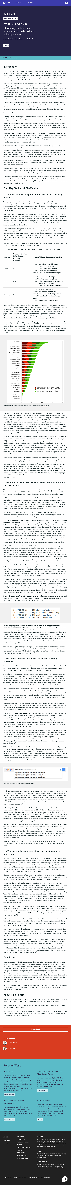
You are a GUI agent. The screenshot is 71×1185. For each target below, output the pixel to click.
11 (52, 306)
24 (57, 547)
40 (60, 818)
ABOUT (18, 3)
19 (20, 453)
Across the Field (11, 18)
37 (33, 750)
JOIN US (5, 1144)
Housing (19, 1145)
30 (66, 636)
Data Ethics (8, 1071)
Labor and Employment (24, 1147)
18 (55, 449)
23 (51, 530)
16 (17, 432)
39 (44, 813)
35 (66, 734)
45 (28, 889)
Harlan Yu (11, 1048)
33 (11, 699)
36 (15, 742)
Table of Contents (11, 58)
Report (6, 46)
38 (22, 803)
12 (8, 332)
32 (34, 652)
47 (66, 918)
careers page (58, 1164)
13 (15, 415)
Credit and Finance (23, 1142)
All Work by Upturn (22, 1159)
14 (26, 417)
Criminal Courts (21, 1139)
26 (66, 556)
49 (27, 943)
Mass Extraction (43, 1100)
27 (57, 560)
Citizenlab (45, 405)
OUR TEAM (6, 1140)
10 (39, 245)
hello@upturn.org (50, 1146)
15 (48, 419)
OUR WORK (31, 3)
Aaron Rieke (12, 1043)
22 (35, 497)
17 (58, 442)
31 (19, 642)
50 (36, 951)
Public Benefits (21, 1153)
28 (8, 568)
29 (33, 629)
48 (27, 924)
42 (41, 826)
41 (34, 820)
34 (9, 717)
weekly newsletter (60, 1168)
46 (16, 914)
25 (34, 551)
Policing (40, 1119)
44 (29, 876)
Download (35, 1029)
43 (20, 837)
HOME (9, 3)
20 (37, 463)
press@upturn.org (42, 1157)
